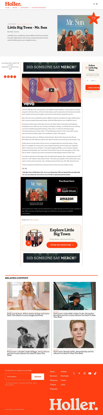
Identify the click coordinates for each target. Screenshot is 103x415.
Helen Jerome (14, 31)
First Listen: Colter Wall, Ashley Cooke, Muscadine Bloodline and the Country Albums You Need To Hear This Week (75, 315)
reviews (9, 312)
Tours (63, 380)
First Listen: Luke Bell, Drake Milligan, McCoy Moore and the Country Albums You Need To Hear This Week (28, 353)
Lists (63, 384)
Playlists (53, 389)
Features (54, 380)
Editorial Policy (9, 385)
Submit (37, 376)
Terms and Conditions (25, 383)
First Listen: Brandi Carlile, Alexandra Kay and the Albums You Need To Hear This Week (74, 352)
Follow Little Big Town (94, 88)
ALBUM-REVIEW (24, 7)
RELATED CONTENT (16, 278)
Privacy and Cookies (12, 383)
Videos (53, 384)
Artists (64, 371)
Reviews (53, 376)
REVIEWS (15, 7)
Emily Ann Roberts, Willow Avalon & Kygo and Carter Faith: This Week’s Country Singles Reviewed (28, 314)
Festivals (64, 376)
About (35, 383)
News (52, 371)
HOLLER (7, 7)
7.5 (94, 18)
